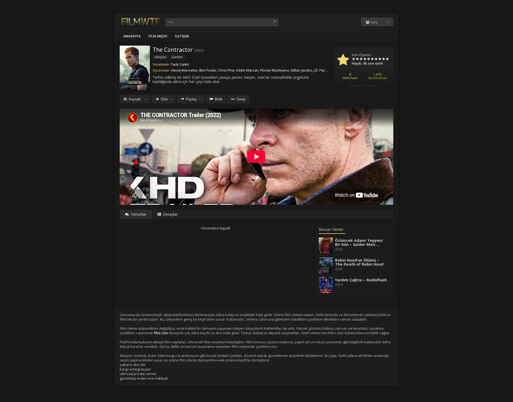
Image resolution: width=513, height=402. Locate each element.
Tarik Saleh (180, 64)
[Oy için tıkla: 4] (365, 59)
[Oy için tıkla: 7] (376, 59)
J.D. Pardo (321, 70)
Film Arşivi (157, 36)
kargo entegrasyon (135, 369)
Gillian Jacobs (301, 70)
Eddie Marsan (247, 70)
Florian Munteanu (274, 70)
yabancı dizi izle (132, 364)
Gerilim (177, 57)
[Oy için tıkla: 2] (357, 59)
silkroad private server (138, 373)
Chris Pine (226, 70)
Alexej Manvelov (184, 70)
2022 (199, 50)
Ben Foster (208, 70)
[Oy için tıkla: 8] (380, 59)
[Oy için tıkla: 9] (383, 59)
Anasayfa (132, 36)
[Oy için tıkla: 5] (368, 59)
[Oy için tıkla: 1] (353, 59)
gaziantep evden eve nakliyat (144, 378)
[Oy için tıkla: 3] (361, 59)
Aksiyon (372, 85)
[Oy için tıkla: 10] (387, 59)
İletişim (182, 36)
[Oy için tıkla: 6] (372, 59)
